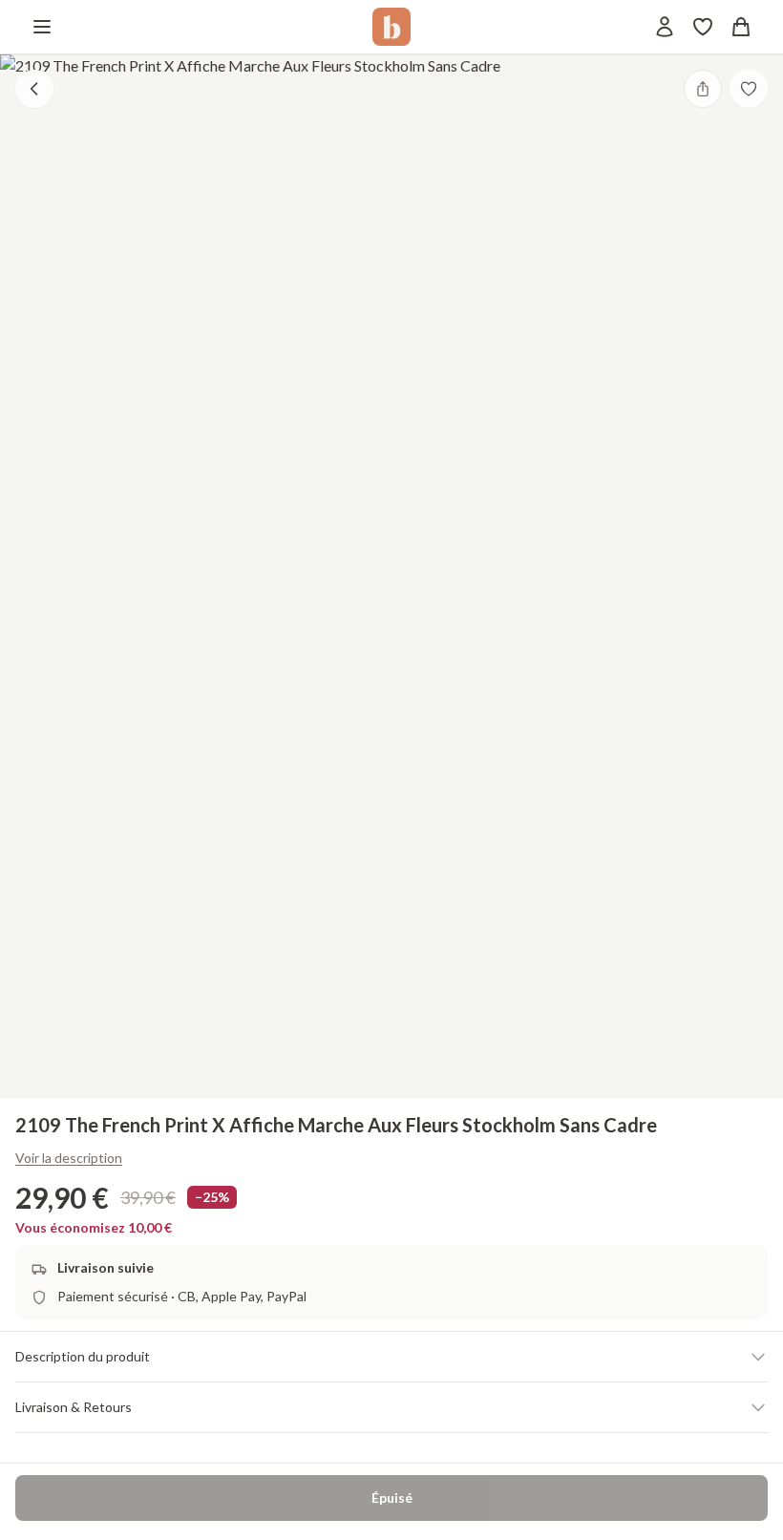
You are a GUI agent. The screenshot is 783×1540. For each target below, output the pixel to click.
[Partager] (703, 89)
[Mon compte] (664, 27)
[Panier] (741, 27)
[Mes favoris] (703, 27)
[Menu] (42, 27)
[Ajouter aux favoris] (749, 89)
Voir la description (68, 1158)
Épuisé (392, 1497)
